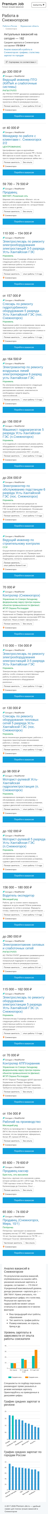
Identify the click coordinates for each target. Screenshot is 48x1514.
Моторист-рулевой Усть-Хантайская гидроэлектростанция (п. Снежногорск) (21, 784)
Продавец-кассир (15, 1170)
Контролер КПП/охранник (21, 1063)
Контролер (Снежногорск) (21, 595)
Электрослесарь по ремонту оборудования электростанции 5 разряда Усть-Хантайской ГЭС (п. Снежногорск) (23, 1004)
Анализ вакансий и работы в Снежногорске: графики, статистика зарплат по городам (21, 52)
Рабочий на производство (22, 1121)
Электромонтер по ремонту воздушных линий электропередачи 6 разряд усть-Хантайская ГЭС (23, 372)
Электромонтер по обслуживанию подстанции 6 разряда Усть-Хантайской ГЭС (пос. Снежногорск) (24, 490)
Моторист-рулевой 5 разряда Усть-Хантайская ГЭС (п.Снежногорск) (24, 842)
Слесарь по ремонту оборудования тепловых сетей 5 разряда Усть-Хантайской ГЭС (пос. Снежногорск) (21, 723)
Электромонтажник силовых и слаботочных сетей (23, 946)
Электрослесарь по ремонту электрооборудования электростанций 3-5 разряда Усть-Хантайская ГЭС (23, 246)
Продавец (10, 192)
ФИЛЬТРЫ (38, 5)
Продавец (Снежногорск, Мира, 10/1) (21, 1222)
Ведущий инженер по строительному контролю (21, 541)
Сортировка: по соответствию (21, 62)
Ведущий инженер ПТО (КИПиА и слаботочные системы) (20, 83)
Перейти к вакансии (24, 116)
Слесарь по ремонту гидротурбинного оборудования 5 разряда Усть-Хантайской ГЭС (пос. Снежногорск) (23, 310)
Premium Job (13, 5)
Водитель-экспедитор (18, 895)
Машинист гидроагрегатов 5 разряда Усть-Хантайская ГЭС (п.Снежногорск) (23, 433)
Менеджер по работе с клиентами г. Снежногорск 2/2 (22, 139)
